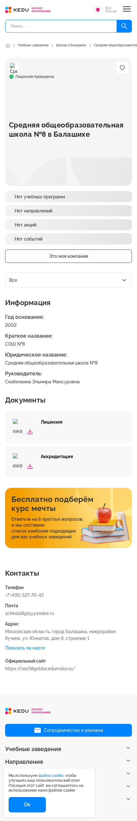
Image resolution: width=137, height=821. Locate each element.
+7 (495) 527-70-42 (24, 595)
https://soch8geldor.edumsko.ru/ (40, 668)
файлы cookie (51, 775)
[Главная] (7, 45)
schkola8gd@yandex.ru (29, 613)
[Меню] (127, 10)
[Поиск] (124, 26)
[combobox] (68, 280)
